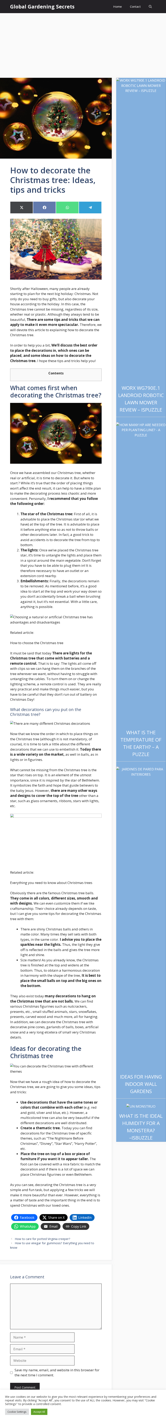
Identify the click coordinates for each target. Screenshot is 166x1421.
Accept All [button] (39, 1412)
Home (117, 6)
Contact (135, 6)
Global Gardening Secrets (42, 6)
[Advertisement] (83, 43)
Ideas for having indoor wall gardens (141, 1083)
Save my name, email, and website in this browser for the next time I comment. (57, 1373)
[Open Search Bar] (150, 6)
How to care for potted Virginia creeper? (42, 1239)
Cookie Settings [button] (17, 1412)
